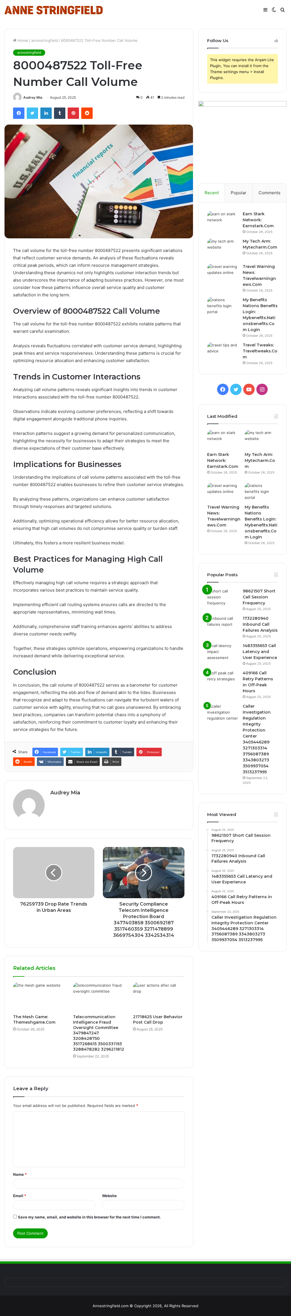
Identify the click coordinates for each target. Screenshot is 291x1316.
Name (20, 1174)
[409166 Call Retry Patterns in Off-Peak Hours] (222, 680)
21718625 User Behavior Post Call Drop (157, 1019)
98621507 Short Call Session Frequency (259, 597)
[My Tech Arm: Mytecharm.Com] (222, 249)
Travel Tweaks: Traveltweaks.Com (260, 351)
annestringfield (44, 40)
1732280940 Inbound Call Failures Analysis (260, 624)
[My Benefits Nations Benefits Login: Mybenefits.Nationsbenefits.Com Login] (222, 307)
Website (109, 1195)
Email (19, 1195)
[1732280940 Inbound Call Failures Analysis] (222, 626)
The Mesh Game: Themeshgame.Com (34, 1019)
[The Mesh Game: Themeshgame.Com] (39, 996)
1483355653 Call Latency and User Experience (260, 651)
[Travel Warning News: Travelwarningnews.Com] (222, 274)
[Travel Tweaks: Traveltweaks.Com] (222, 352)
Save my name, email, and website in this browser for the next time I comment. (89, 1217)
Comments (269, 192)
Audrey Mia (32, 97)
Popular (238, 192)
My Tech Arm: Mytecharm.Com (260, 460)
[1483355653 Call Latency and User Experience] (222, 653)
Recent (212, 192)
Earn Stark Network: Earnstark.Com (258, 219)
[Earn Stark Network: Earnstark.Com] (222, 221)
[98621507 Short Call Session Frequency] (222, 599)
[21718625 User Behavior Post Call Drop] (158, 996)
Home (22, 40)
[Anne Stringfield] (53, 10)
